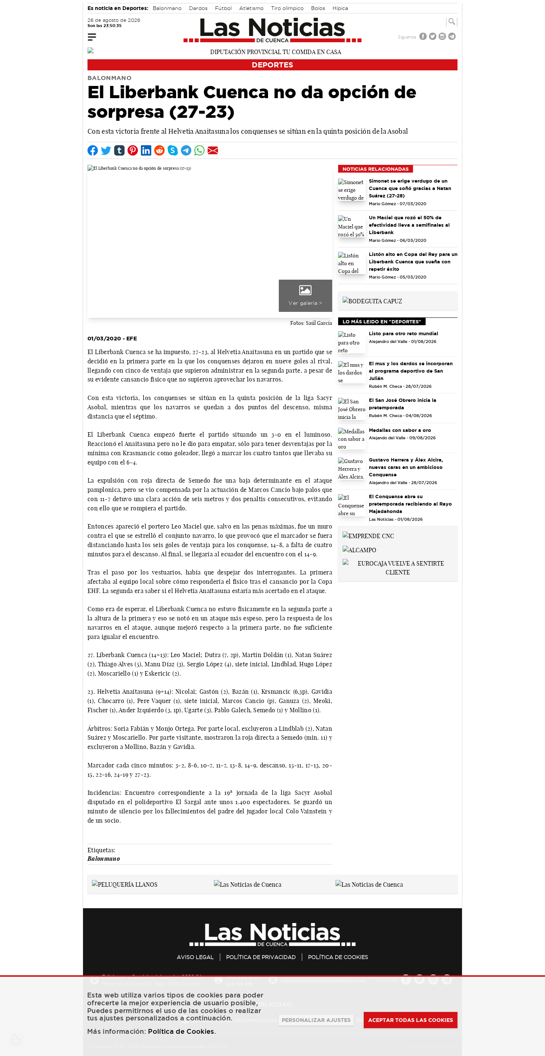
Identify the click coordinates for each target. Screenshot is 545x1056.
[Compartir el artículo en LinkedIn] (146, 150)
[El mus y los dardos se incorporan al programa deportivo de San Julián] (352, 372)
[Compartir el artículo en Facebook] (92, 150)
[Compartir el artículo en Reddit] (159, 150)
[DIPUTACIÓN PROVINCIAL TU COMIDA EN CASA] (272, 51)
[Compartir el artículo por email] (213, 150)
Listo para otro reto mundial (403, 333)
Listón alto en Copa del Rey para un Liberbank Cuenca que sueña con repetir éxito (413, 261)
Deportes (272, 64)
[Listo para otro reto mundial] (352, 342)
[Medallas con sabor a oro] (352, 439)
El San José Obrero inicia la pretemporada (402, 403)
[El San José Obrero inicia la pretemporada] (352, 409)
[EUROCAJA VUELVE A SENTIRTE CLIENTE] (398, 567)
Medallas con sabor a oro (400, 430)
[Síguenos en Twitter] (433, 37)
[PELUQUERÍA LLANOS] (125, 883)
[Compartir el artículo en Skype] (173, 150)
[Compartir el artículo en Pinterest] (133, 150)
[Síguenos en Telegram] (453, 37)
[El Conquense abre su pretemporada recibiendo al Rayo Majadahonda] (352, 505)
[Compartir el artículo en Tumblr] (119, 150)
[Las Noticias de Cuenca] (272, 30)
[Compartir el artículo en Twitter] (106, 150)
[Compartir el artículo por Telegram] (186, 150)
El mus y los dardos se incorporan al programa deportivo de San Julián (411, 371)
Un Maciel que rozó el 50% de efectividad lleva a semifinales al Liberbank (409, 225)
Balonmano (167, 8)
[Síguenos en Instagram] (443, 37)
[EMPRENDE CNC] (368, 535)
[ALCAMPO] (359, 549)
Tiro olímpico (287, 8)
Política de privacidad (261, 957)
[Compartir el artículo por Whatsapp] (199, 150)
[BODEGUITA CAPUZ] (372, 300)
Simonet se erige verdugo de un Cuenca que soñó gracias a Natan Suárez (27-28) (410, 188)
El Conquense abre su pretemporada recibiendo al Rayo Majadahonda (410, 504)
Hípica (340, 8)
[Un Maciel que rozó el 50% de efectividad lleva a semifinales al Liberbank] (352, 226)
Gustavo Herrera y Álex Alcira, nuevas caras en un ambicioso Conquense (406, 467)
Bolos (318, 8)
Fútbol (223, 8)
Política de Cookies (338, 957)
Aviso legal (195, 957)
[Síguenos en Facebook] (424, 37)
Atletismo (251, 8)
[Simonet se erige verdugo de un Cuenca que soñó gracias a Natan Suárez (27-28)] (352, 190)
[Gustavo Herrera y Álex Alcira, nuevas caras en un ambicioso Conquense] (352, 468)
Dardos (198, 8)
